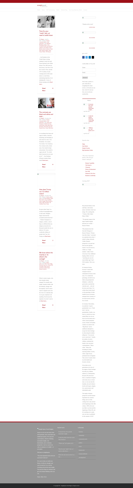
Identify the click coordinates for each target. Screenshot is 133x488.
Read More (43, 89)
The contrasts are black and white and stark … (46, 114)
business (47, 40)
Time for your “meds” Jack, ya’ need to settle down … (46, 34)
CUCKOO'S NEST (42, 46)
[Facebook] (83, 57)
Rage (49, 125)
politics (45, 42)
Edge (83, 144)
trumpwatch (41, 43)
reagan (43, 202)
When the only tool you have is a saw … (66, 455)
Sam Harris (47, 202)
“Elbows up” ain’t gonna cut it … (91, 130)
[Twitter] (86, 57)
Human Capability (89, 163)
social (48, 42)
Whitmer (43, 51)
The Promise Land (47, 126)
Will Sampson (48, 51)
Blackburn (48, 43)
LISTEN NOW (92, 27)
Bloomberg (41, 44)
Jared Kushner (42, 125)
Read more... (45, 160)
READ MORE (92, 37)
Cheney (45, 44)
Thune (50, 50)
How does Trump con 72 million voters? (45, 191)
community (41, 42)
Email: (83, 72)
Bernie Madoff (47, 198)
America (48, 122)
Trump (40, 51)
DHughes (42, 39)
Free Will (87, 171)
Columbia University (47, 123)
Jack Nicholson (49, 46)
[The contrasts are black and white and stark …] (46, 103)
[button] (89, 9)
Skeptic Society (86, 148)
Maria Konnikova (49, 201)
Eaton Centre (46, 263)
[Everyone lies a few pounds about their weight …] (86, 104)
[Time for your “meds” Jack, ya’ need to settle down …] (46, 22)
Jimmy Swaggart (42, 201)
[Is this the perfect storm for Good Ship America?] (86, 116)
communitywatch (83, 439)
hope (46, 199)
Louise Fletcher (46, 47)
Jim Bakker (49, 199)
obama (44, 49)
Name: (84, 67)
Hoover (43, 199)
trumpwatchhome (83, 453)
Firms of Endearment (90, 169)
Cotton (48, 44)
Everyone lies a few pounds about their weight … (91, 107)
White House (50, 128)
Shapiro (46, 50)
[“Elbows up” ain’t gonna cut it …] (86, 128)
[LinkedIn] (90, 57)
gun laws (45, 265)
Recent (89, 100)
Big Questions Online (87, 150)
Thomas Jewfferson (42, 269)
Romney (43, 50)
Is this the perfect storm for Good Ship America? (91, 118)
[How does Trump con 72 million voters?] (46, 179)
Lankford (41, 47)
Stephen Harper (47, 267)
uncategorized (82, 457)
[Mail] (93, 57)
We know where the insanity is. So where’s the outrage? (46, 255)
